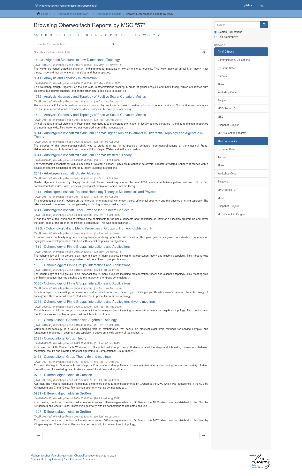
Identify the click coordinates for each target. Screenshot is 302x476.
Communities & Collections (234, 60)
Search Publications (230, 32)
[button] (247, 5)
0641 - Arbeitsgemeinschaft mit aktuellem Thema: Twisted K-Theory (83, 155)
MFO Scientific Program (232, 133)
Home (44, 14)
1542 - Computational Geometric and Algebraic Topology (75, 319)
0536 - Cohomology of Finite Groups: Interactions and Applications (82, 283)
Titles (221, 84)
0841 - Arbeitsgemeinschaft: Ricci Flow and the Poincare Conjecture (83, 210)
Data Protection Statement (79, 459)
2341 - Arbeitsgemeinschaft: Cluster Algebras (67, 173)
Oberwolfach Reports (109, 14)
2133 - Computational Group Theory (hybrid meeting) (72, 356)
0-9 (36, 35)
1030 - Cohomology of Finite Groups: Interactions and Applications (82, 265)
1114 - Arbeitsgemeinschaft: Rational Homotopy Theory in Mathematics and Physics (95, 191)
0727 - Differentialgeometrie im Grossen (63, 374)
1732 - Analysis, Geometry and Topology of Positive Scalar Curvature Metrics (90, 96)
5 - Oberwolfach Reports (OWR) (72, 14)
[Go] (264, 24)
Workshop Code (227, 92)
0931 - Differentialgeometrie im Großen (62, 393)
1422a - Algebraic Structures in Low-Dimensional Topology (77, 59)
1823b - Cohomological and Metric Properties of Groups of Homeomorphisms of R (93, 228)
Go (113, 44)
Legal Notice (53, 459)
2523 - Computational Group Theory (60, 338)
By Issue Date (226, 68)
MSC (221, 116)
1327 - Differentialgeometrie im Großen (62, 411)
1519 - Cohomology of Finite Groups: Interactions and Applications (82, 246)
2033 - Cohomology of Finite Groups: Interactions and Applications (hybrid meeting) (94, 301)
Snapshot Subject (228, 125)
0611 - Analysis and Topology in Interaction (65, 78)
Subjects (223, 100)
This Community (228, 37)
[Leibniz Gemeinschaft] (259, 461)
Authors (222, 76)
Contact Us (37, 459)
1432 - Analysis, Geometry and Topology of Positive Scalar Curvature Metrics (90, 114)
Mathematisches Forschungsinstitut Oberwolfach (60, 455)
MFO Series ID (226, 108)
